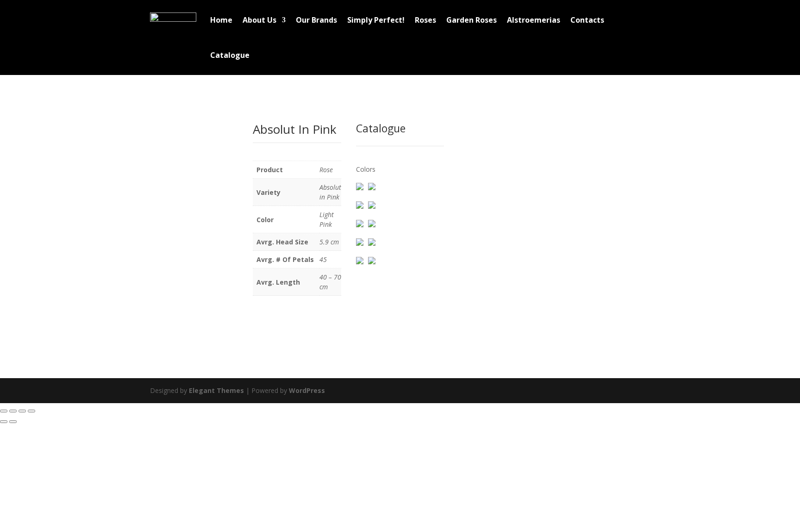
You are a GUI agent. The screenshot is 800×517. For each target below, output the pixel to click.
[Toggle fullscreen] (13, 411)
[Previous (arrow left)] (3, 421)
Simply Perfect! (376, 20)
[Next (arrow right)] (13, 421)
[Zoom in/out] (3, 411)
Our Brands (316, 20)
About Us (259, 20)
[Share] (22, 411)
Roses (425, 20)
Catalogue (230, 55)
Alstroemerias (533, 20)
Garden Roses (471, 20)
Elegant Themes (216, 390)
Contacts (587, 20)
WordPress (307, 390)
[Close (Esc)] (31, 411)
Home (221, 20)
